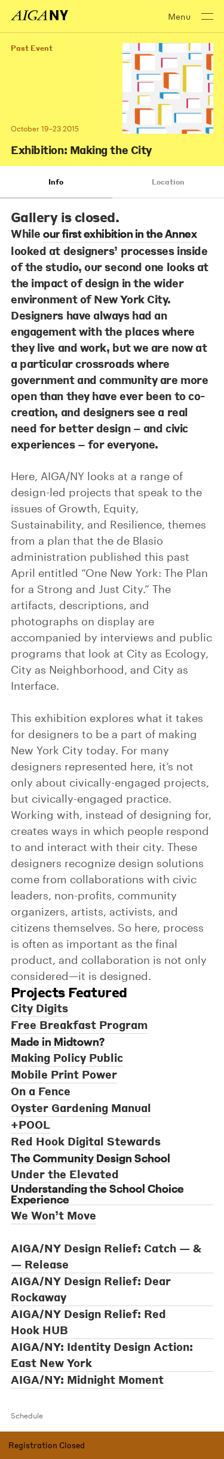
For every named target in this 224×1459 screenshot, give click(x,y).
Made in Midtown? (58, 1042)
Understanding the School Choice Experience (97, 1194)
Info (55, 181)
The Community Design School (90, 1158)
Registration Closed (46, 1445)
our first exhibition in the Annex (120, 233)
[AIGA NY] (39, 15)
